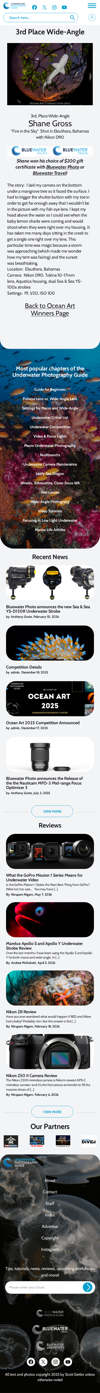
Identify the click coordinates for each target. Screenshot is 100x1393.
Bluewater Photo (63, 167)
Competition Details (24, 667)
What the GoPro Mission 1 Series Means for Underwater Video (44, 878)
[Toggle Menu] (91, 5)
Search (72, 17)
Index (50, 1215)
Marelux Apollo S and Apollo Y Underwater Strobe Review (44, 946)
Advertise (50, 1226)
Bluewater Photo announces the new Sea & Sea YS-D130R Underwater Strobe (48, 609)
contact (50, 1191)
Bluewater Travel (49, 173)
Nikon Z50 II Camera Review (31, 1076)
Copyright (50, 1238)
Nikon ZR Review (21, 1012)
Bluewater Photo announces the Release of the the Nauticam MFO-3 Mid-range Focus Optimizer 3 (44, 783)
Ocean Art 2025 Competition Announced (43, 723)
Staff (50, 1203)
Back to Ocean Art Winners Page (50, 309)
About (50, 1180)
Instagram (50, 1249)
